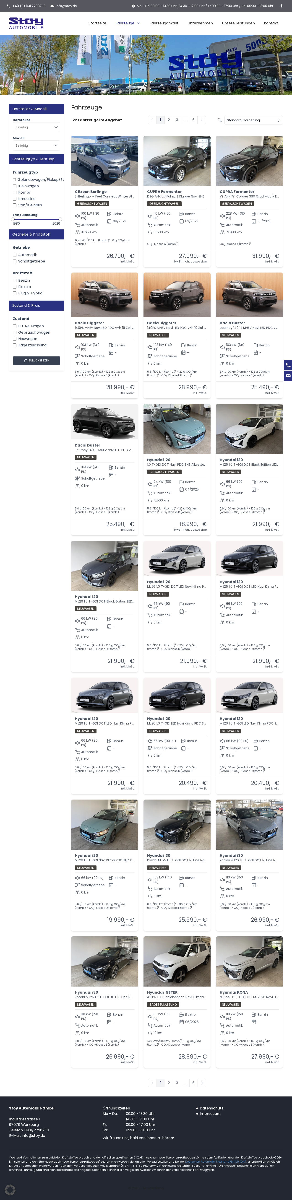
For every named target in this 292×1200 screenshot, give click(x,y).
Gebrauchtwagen (34, 332)
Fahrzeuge (124, 23)
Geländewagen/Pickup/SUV (43, 179)
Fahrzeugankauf (163, 23)
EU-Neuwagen (31, 326)
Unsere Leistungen (238, 23)
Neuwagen (27, 338)
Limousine (27, 198)
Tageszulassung (32, 345)
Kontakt (271, 23)
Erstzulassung (25, 215)
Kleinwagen (28, 186)
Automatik (27, 254)
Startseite (97, 23)
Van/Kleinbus (30, 205)
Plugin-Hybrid (30, 293)
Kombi (24, 192)
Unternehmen (200, 23)
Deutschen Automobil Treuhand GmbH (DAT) (216, 1162)
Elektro (24, 286)
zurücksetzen (39, 360)
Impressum (210, 1113)
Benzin (24, 280)
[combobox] (36, 127)
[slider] (12, 219)
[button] (10, 1190)
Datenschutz (211, 1108)
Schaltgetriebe (31, 261)
